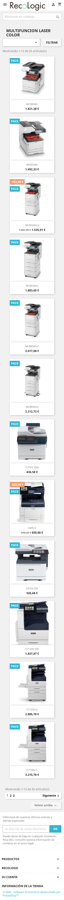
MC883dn (32, 104)
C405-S (32, 528)
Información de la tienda (22, 886)
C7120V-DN (32, 649)
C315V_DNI (32, 467)
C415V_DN (32, 588)
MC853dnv (32, 285)
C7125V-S (32, 709)
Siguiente (51, 796)
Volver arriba (46, 805)
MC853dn (32, 164)
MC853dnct (32, 225)
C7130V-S (32, 770)
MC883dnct (32, 346)
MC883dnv (32, 406)
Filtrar (52, 42)
